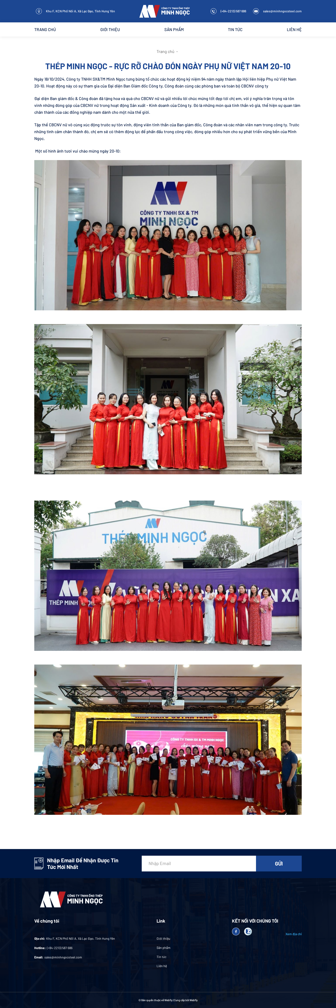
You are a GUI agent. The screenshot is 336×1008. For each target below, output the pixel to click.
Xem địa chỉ (293, 934)
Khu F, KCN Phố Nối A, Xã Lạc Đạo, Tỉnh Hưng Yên (80, 11)
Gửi (279, 863)
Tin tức (161, 957)
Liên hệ (294, 29)
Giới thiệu (110, 29)
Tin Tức (235, 29)
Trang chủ (45, 29)
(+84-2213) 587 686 (233, 11)
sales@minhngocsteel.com (282, 11)
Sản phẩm (174, 29)
